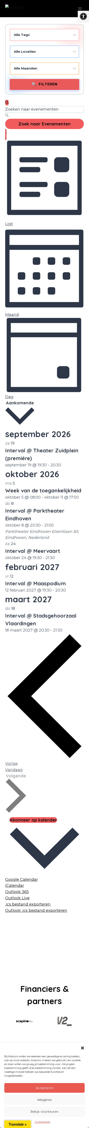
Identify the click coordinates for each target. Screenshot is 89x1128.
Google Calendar (21, 879)
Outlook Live (17, 898)
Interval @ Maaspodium (35, 583)
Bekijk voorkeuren (44, 1112)
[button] (83, 16)
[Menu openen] (80, 8)
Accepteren (44, 1088)
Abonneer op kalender (33, 820)
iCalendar (14, 885)
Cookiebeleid (42, 1121)
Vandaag (14, 769)
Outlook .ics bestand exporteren (36, 910)
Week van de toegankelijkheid (43, 490)
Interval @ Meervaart (32, 551)
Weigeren (44, 1100)
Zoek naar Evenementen (44, 123)
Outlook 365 (17, 891)
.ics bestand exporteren (28, 904)
